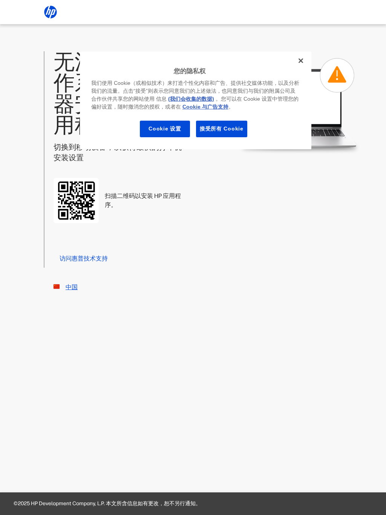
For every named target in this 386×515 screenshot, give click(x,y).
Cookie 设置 (165, 129)
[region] (195, 100)
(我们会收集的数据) (191, 99)
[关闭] (301, 60)
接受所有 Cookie (222, 129)
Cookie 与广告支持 (205, 107)
